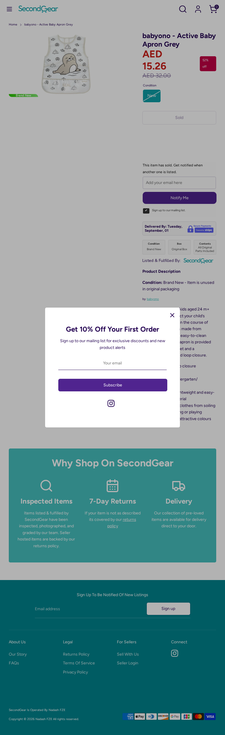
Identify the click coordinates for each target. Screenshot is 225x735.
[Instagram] (111, 403)
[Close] (172, 315)
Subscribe (112, 385)
